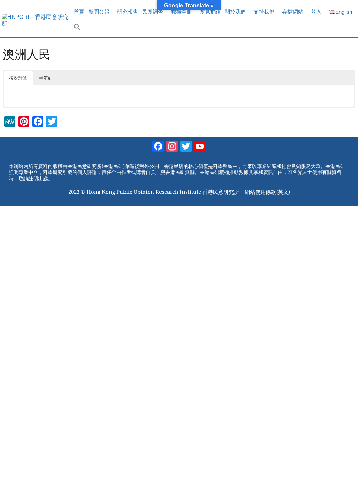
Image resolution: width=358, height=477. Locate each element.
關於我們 (235, 12)
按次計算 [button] (18, 78)
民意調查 (152, 12)
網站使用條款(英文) (267, 191)
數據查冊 (181, 12)
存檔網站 (292, 12)
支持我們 (263, 12)
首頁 (79, 12)
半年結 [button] (45, 78)
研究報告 (127, 12)
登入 (316, 12)
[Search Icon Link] (77, 28)
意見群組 (210, 12)
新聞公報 (98, 12)
